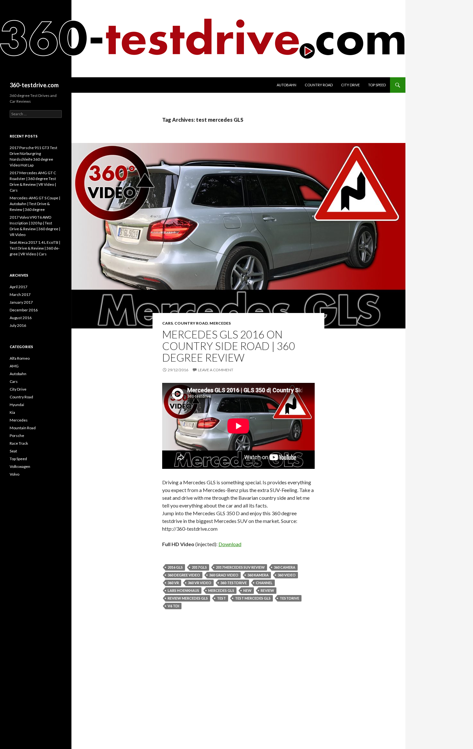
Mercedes (220, 323)
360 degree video (184, 575)
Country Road (319, 85)
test (221, 598)
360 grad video (223, 575)
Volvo (14, 474)
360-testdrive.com (34, 85)
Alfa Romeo (20, 358)
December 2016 (24, 310)
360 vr (173, 583)
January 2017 (21, 302)
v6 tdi (173, 606)
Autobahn (286, 85)
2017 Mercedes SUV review (240, 567)
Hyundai (17, 404)
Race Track (19, 443)
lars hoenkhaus (183, 590)
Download (229, 544)
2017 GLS (199, 567)
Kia (12, 412)
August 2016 (21, 317)
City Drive (350, 85)
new (247, 590)
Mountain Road (23, 427)
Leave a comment (215, 369)
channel (264, 583)
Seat (13, 451)
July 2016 (18, 325)
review (267, 590)
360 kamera (258, 575)
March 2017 (20, 294)
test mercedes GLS (253, 598)
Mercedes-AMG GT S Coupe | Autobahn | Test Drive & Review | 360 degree (35, 203)
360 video (287, 575)
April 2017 (18, 286)
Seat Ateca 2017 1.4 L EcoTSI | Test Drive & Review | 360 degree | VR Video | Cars (35, 248)
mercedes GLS (221, 590)
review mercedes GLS (188, 598)
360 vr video (199, 583)
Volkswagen (20, 466)
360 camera (284, 567)
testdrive (289, 598)
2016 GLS (175, 567)
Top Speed (377, 85)
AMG (14, 366)
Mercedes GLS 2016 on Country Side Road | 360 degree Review (228, 346)
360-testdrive (233, 583)
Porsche (17, 435)
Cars (167, 323)
